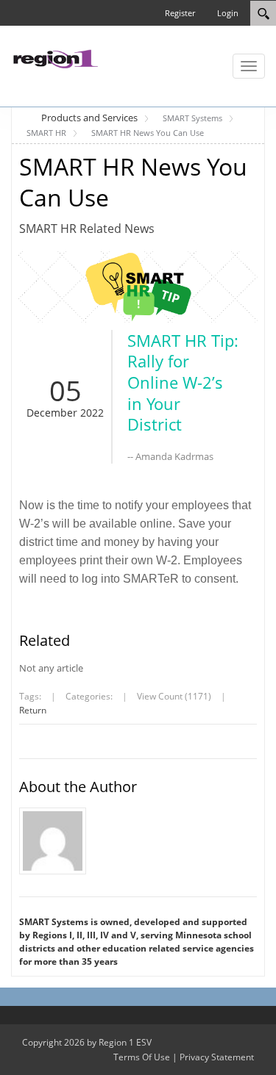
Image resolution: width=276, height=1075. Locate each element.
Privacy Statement (217, 1057)
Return (32, 710)
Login (227, 12)
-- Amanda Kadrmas (170, 456)
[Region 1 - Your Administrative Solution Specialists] (55, 57)
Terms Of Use (141, 1057)
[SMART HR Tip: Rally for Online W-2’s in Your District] (138, 287)
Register (180, 12)
